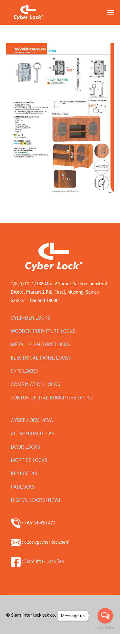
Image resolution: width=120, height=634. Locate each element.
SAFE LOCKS (24, 370)
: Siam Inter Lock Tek (42, 561)
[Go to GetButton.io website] (105, 628)
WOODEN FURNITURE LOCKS (43, 330)
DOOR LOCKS (25, 446)
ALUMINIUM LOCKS (32, 433)
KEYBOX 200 (24, 473)
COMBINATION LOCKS (35, 384)
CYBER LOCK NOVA (32, 419)
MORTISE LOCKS (29, 459)
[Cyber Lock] (28, 11)
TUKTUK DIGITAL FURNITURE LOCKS (51, 397)
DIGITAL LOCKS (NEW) (35, 499)
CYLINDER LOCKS (30, 317)
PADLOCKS (23, 486)
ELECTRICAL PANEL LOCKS (41, 357)
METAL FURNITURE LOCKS (40, 344)
